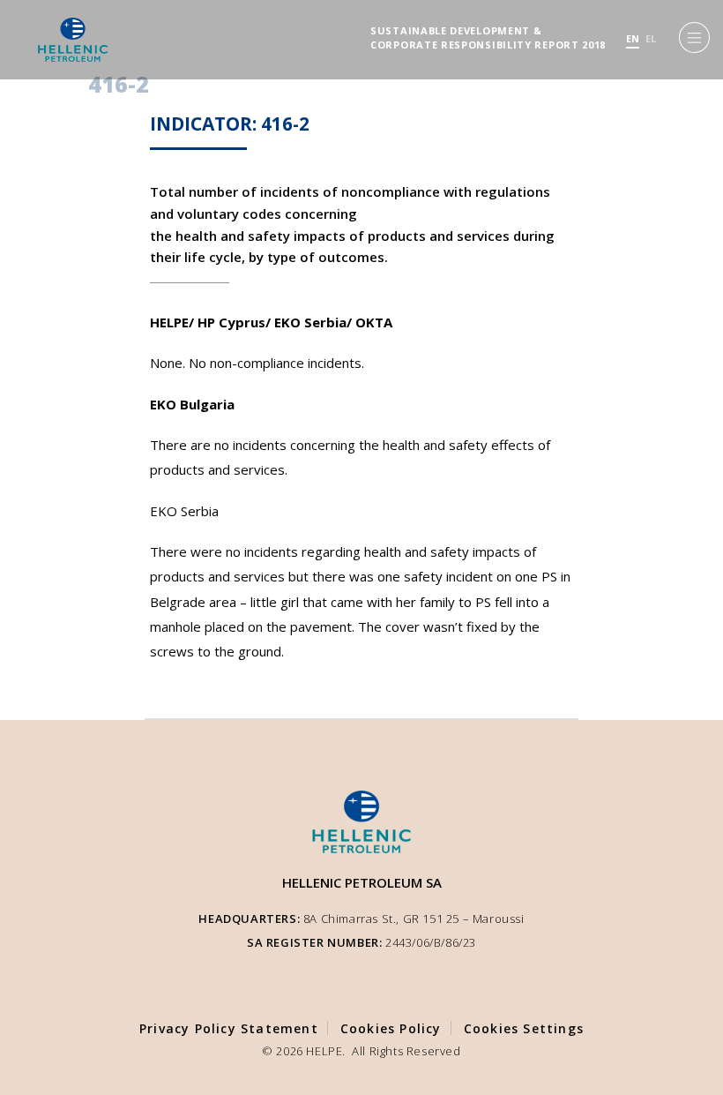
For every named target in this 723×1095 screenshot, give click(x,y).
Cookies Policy (391, 1028)
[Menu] (694, 37)
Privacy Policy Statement (228, 1028)
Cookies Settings (524, 1028)
